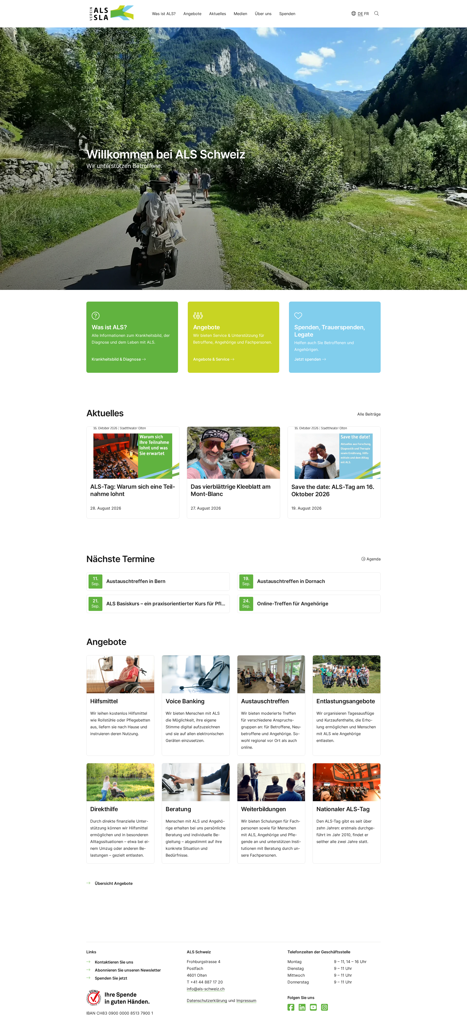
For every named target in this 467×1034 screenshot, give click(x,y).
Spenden (287, 13)
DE (360, 13)
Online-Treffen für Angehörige (292, 604)
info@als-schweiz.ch (206, 988)
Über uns (263, 13)
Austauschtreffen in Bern (135, 581)
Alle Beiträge (369, 414)
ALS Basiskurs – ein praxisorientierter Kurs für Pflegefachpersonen (167, 604)
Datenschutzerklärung (207, 1000)
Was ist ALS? (164, 13)
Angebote (192, 13)
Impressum (246, 1000)
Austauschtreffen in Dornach (291, 581)
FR (366, 13)
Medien (240, 13)
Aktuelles (217, 13)
